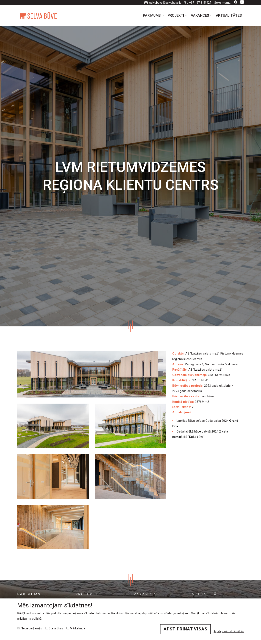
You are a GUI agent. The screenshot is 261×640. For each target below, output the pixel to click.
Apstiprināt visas (185, 629)
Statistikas (55, 628)
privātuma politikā (29, 618)
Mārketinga (77, 628)
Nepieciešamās (31, 628)
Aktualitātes (229, 15)
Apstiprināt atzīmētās (229, 631)
